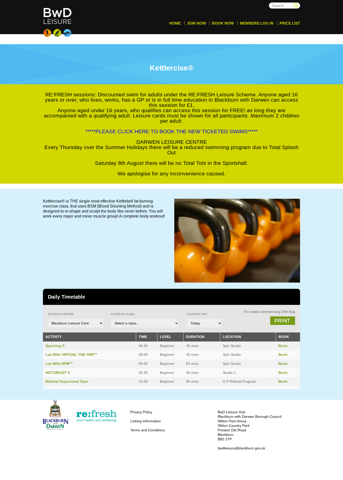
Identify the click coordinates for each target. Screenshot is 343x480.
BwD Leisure (58, 23)
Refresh (96, 416)
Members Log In (256, 23)
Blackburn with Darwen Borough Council (55, 415)
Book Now (223, 23)
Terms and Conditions (147, 430)
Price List (289, 23)
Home (175, 23)
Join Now (196, 23)
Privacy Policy (141, 412)
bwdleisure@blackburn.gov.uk (241, 448)
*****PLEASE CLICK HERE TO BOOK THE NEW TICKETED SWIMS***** (171, 131)
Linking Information (145, 421)
